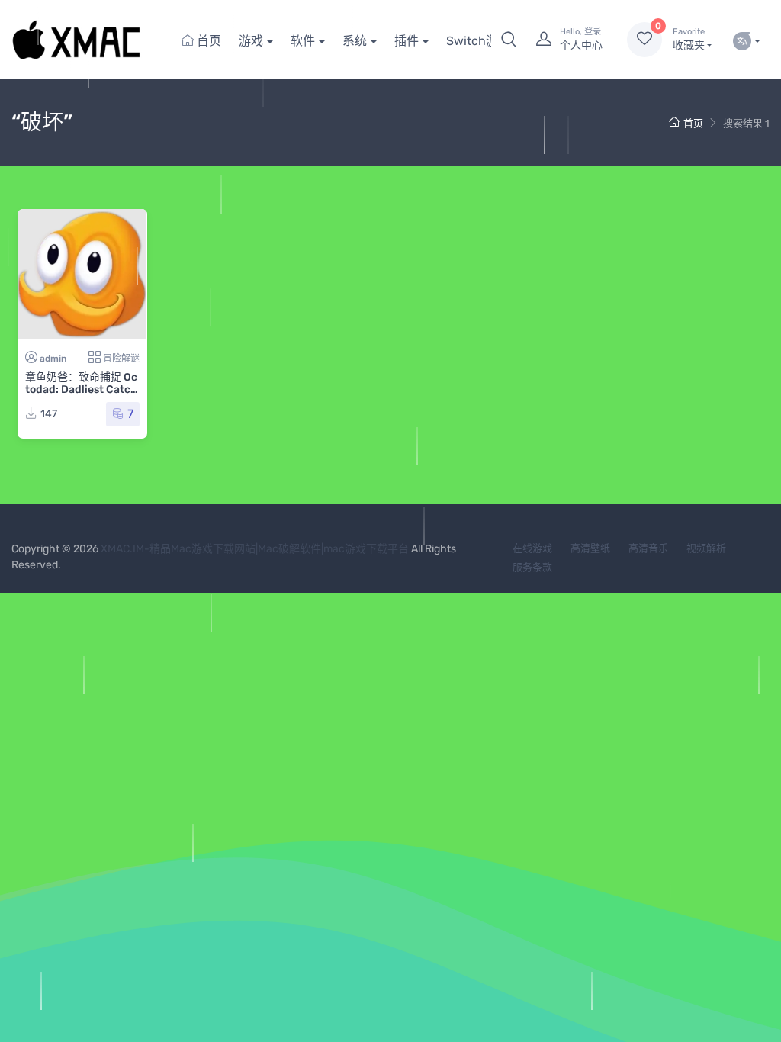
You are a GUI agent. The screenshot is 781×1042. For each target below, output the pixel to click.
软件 (303, 41)
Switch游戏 (478, 41)
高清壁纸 (590, 548)
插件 (406, 41)
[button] (508, 39)
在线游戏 (532, 548)
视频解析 (706, 548)
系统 (354, 41)
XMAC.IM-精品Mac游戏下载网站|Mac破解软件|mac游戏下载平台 (255, 548)
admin (53, 358)
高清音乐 (648, 548)
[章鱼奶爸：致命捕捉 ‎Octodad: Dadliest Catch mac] (82, 274)
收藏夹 (689, 39)
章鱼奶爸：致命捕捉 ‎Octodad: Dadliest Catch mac (81, 389)
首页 (207, 41)
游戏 (251, 41)
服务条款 (532, 567)
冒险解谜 (121, 358)
